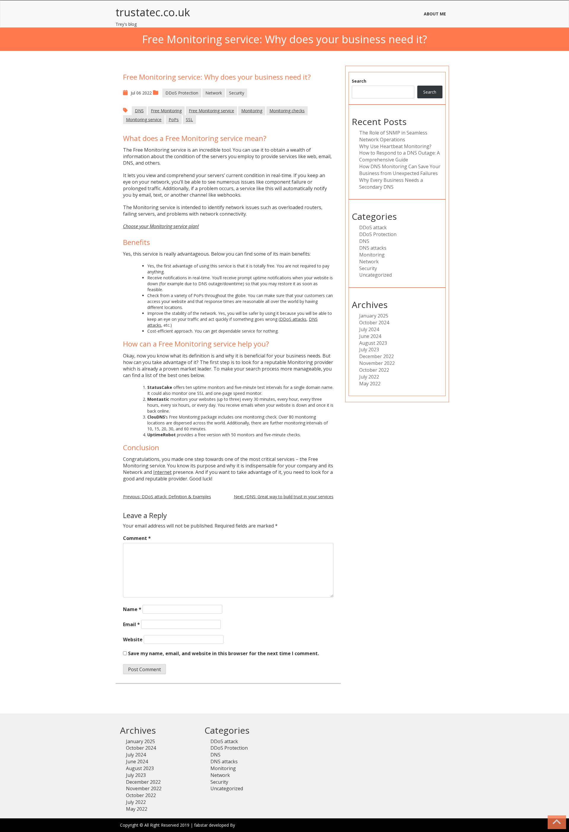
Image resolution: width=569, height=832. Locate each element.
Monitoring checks (287, 110)
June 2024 (370, 336)
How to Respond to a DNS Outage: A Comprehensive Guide (399, 156)
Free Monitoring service (211, 110)
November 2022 (377, 363)
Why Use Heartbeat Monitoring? (395, 146)
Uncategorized (375, 275)
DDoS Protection (181, 93)
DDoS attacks (293, 319)
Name (132, 609)
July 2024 (369, 329)
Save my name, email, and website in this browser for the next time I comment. (223, 653)
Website (133, 639)
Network (213, 93)
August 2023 (373, 343)
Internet (162, 472)
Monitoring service (144, 119)
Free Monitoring (166, 110)
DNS (139, 110)
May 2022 (370, 383)
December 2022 (376, 356)
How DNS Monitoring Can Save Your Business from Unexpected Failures (399, 170)
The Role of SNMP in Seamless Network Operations (393, 136)
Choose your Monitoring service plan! (161, 226)
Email (131, 624)
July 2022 (369, 376)
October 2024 (374, 322)
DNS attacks (372, 248)
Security (236, 93)
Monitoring (251, 110)
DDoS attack (373, 227)
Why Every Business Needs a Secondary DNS (391, 183)
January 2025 (373, 315)
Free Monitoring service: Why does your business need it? (217, 77)
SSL (189, 119)
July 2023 (369, 349)
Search (359, 81)
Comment (137, 538)
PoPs (174, 119)
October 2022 (374, 370)
